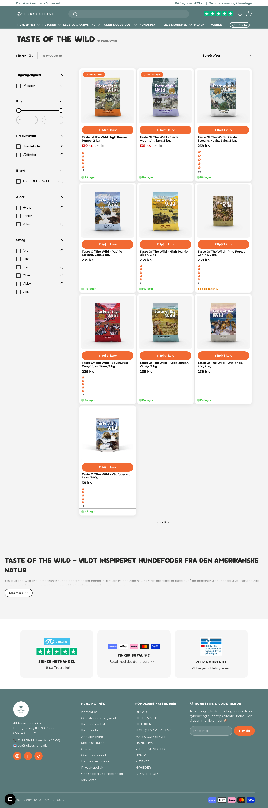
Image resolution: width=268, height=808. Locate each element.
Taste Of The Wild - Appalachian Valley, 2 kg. (164, 364)
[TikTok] (38, 756)
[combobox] (128, 14)
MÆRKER (217, 24)
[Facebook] (28, 756)
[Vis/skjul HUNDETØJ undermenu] (158, 24)
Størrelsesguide (92, 743)
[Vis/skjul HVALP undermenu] (207, 24)
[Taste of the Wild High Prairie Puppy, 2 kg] (107, 96)
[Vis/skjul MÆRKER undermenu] (226, 24)
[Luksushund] (43, 709)
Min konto (88, 780)
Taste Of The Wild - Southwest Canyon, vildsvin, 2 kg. (105, 364)
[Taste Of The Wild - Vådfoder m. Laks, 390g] (107, 433)
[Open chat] (10, 799)
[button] (248, 13)
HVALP (199, 24)
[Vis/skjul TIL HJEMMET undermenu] (38, 24)
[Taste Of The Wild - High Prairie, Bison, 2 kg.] (165, 211)
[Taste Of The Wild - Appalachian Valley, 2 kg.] (165, 322)
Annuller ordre (92, 737)
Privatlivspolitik (92, 767)
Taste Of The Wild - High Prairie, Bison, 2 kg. (164, 253)
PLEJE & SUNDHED (174, 24)
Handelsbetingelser (96, 761)
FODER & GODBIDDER (117, 24)
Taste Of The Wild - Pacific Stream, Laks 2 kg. (102, 253)
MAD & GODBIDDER (150, 737)
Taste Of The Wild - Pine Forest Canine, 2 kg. (221, 253)
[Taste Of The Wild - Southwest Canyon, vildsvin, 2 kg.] (107, 322)
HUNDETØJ (147, 24)
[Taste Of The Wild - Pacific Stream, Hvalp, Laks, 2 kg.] (223, 96)
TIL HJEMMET (26, 24)
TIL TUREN (49, 24)
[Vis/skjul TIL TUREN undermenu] (59, 24)
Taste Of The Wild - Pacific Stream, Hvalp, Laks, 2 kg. (218, 139)
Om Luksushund (93, 755)
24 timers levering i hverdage (230, 3)
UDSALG (141, 712)
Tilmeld (244, 731)
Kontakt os (89, 712)
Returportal (90, 730)
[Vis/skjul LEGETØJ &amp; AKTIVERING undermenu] (98, 24)
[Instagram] (17, 756)
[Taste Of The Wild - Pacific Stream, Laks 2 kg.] (107, 211)
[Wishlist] (240, 13)
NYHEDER (143, 767)
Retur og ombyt (93, 724)
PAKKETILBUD (146, 774)
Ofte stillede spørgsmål (98, 718)
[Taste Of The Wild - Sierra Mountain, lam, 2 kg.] (165, 96)
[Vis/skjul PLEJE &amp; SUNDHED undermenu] (190, 24)
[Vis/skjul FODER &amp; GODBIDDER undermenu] (135, 24)
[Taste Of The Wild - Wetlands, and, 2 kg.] (223, 322)
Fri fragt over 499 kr (189, 3)
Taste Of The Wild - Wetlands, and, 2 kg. (220, 364)
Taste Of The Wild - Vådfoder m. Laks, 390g (106, 476)
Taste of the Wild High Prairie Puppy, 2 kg (104, 139)
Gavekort (88, 749)
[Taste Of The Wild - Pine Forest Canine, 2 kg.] (223, 211)
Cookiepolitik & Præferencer (102, 774)
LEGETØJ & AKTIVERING (79, 24)
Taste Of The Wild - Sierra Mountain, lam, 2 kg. (159, 139)
